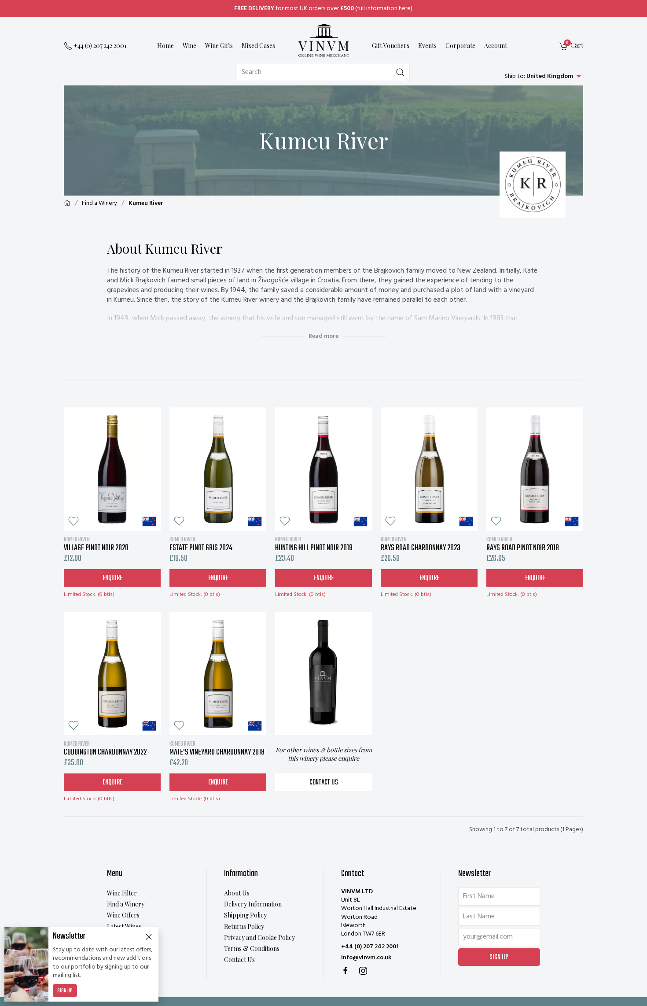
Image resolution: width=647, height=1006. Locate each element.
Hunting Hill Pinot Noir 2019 (314, 544)
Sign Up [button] (498, 957)
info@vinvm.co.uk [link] (366, 958)
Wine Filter (122, 893)
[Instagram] (363, 971)
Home (165, 46)
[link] (571, 46)
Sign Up (65, 991)
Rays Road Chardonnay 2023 (420, 544)
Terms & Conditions (251, 948)
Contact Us (323, 782)
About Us (237, 893)
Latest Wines (124, 926)
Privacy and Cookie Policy (259, 937)
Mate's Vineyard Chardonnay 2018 (217, 748)
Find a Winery (99, 203)
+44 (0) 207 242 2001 (370, 947)
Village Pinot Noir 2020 (96, 544)
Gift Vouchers (390, 46)
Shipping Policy (245, 915)
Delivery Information (253, 904)
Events (427, 46)
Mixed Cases (258, 46)
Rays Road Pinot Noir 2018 (522, 544)
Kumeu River (146, 203)
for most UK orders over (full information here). (323, 9)
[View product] (112, 469)
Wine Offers (123, 915)
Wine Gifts (219, 46)
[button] (73, 521)
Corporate (460, 46)
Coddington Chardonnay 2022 (105, 748)
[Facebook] (345, 971)
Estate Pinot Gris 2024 (200, 544)
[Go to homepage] (323, 40)
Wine (189, 46)
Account (495, 46)
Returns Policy (244, 926)
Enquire (112, 578)
